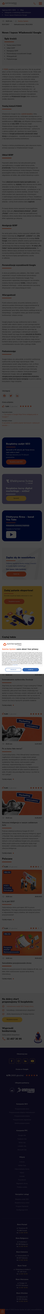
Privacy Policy (15, 664)
